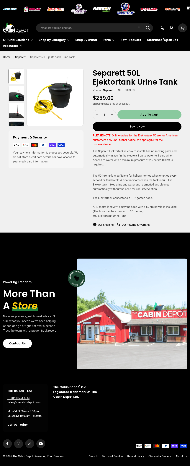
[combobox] (94, 27)
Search (93, 456)
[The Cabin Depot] (10, 9)
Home (7, 57)
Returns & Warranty (138, 224)
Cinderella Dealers (159, 456)
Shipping (98, 103)
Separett (20, 57)
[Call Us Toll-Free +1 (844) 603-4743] (162, 28)
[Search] (147, 28)
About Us (181, 456)
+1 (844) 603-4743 (18, 398)
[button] (139, 27)
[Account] (171, 28)
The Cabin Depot (23, 456)
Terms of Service (112, 456)
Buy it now (137, 126)
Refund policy (135, 456)
